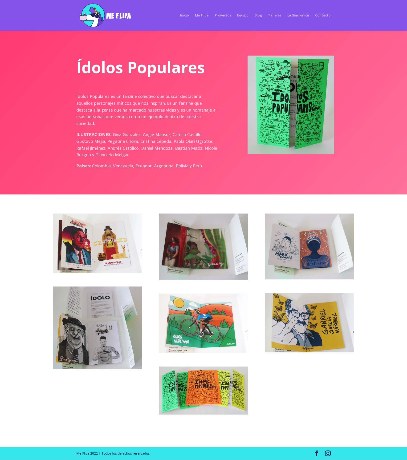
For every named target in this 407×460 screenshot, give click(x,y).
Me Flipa (202, 15)
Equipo (242, 15)
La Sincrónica (298, 15)
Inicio (184, 15)
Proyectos (223, 15)
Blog (258, 15)
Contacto (323, 15)
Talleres (274, 15)
